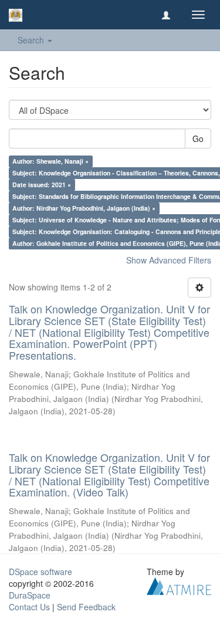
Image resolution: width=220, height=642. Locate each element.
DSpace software (40, 571)
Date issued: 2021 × (41, 184)
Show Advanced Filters (168, 260)
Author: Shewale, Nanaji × (50, 161)
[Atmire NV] (179, 585)
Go (198, 138)
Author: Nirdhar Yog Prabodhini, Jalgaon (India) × (83, 208)
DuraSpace (29, 595)
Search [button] (32, 40)
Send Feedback (86, 607)
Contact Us (29, 607)
